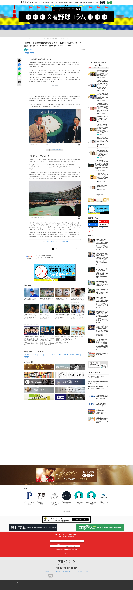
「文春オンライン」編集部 (101, 170)
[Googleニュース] (68, 568)
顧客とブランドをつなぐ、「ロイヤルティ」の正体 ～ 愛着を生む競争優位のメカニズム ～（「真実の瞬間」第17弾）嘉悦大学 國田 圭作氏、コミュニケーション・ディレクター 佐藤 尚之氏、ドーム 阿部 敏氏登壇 (47, 341)
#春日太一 (78, 354)
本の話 (17, 582)
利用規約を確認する (60, 549)
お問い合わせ (57, 571)
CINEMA (76, 2)
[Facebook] (57, 568)
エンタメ (27, 53)
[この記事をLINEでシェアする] (19, 74)
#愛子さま (46, 354)
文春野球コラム (30, 38)
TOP (25, 38)
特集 (52, 2)
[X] (61, 568)
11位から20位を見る (98, 194)
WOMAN (71, 2)
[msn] (72, 568)
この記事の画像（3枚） (56, 149)
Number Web (4, 582)
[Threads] (65, 568)
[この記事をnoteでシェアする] (19, 78)
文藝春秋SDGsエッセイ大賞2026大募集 (77, 338)
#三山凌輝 (71, 354)
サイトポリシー (79, 571)
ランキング (41, 2)
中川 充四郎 (29, 49)
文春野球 (90, 2)
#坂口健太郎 (33, 354)
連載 (56, 2)
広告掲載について (48, 571)
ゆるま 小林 (100, 134)
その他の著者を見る (66, 511)
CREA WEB (11, 582)
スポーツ (32, 53)
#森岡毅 (26, 357)
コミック (85, 2)
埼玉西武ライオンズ (38, 38)
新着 (36, 2)
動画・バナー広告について (68, 571)
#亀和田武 (58, 354)
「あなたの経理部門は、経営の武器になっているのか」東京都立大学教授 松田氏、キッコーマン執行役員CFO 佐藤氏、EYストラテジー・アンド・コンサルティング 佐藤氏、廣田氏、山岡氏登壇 (31, 341)
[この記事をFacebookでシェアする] (19, 65)
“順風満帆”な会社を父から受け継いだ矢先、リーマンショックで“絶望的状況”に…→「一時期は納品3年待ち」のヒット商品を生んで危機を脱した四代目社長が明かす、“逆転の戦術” (62, 340)
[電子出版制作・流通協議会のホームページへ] (50, 576)
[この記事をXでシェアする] (19, 61)
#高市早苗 (27, 354)
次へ (77, 249)
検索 (97, 2)
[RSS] (75, 568)
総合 (101, 65)
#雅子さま (40, 354)
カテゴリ (47, 2)
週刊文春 (61, 2)
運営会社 (86, 571)
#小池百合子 (65, 354)
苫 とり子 (100, 157)
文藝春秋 (66, 2)
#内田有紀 (52, 354)
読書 (81, 2)
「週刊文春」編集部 (102, 77)
